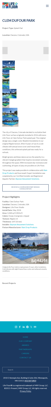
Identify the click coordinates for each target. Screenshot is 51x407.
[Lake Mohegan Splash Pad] (12, 309)
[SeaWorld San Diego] (10, 299)
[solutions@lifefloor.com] (35, 327)
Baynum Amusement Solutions (27, 179)
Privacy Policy (25, 391)
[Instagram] (16, 327)
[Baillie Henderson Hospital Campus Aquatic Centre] (20, 313)
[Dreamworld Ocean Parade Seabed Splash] (18, 304)
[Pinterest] (27, 327)
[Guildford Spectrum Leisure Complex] (16, 290)
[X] (31, 327)
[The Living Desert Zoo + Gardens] (14, 294)
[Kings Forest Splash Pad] (36, 294)
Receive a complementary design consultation (26, 188)
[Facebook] (20, 327)
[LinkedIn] (23, 327)
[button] (5, 50)
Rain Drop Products (29, 227)
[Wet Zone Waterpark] (38, 290)
